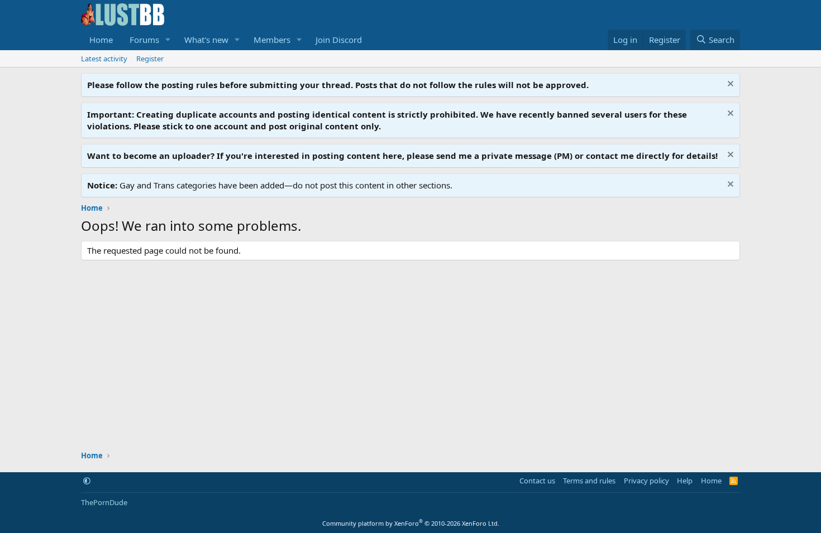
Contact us (537, 481)
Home (101, 39)
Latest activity (104, 59)
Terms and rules (589, 481)
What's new (206, 39)
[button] (168, 40)
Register (150, 59)
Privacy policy (646, 481)
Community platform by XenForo (410, 523)
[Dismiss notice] (729, 85)
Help (685, 481)
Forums (144, 39)
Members (272, 39)
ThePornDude (104, 502)
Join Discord (339, 39)
